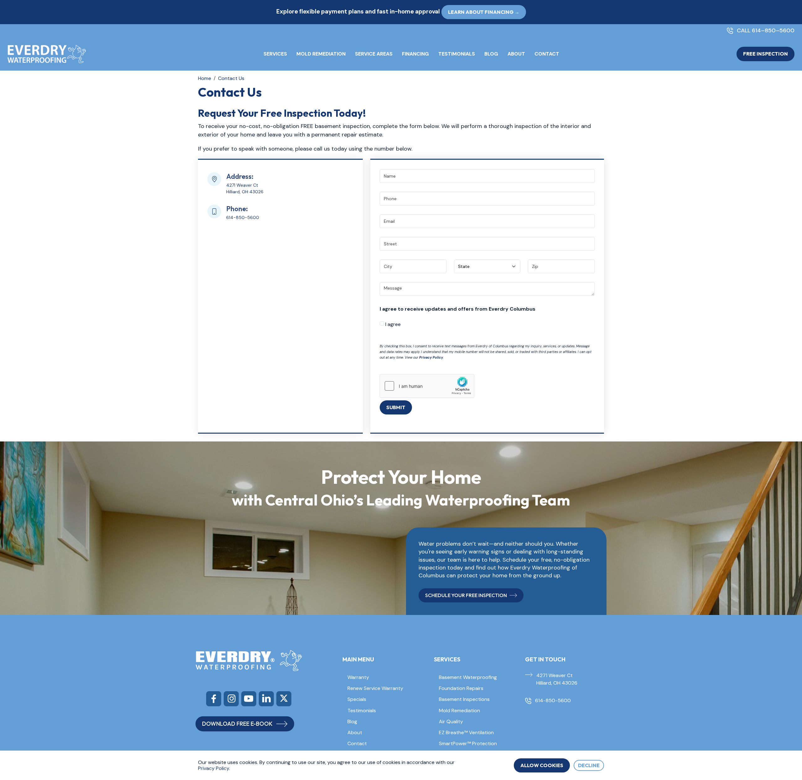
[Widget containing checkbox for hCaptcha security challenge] (427, 386)
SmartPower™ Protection (468, 743)
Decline (589, 765)
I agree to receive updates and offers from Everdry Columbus (457, 309)
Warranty (358, 677)
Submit (395, 407)
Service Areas (374, 54)
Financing (415, 54)
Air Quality (451, 721)
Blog (491, 54)
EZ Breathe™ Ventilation (466, 732)
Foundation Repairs (461, 688)
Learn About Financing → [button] (483, 12)
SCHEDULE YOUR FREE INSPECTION (466, 595)
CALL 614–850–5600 (765, 30)
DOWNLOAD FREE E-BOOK (237, 723)
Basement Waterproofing (468, 677)
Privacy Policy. (214, 768)
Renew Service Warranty (375, 688)
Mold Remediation (321, 54)
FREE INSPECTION (765, 54)
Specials (356, 699)
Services (275, 54)
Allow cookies (541, 765)
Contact (546, 54)
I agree (392, 324)
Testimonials (456, 54)
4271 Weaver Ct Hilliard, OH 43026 (556, 679)
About (516, 54)
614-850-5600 (242, 217)
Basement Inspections (464, 699)
